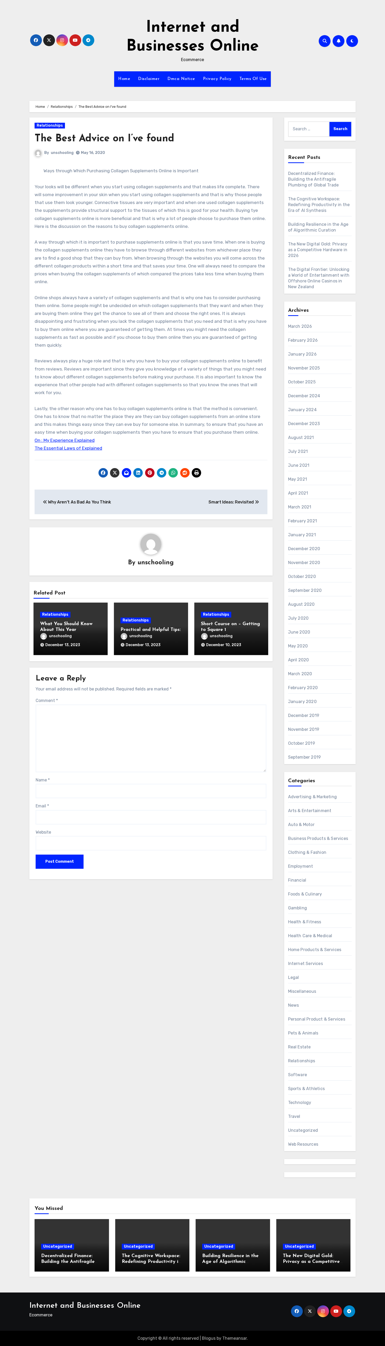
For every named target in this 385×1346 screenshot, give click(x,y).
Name (43, 779)
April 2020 (298, 659)
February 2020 (303, 687)
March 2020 (300, 673)
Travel (294, 1116)
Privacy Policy (217, 79)
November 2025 (304, 368)
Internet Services (305, 963)
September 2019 (304, 757)
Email (42, 805)
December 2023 (304, 423)
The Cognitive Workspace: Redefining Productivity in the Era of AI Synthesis (319, 204)
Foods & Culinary (305, 894)
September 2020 (305, 590)
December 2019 (304, 715)
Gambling (297, 907)
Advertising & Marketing (312, 796)
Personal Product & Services (316, 1019)
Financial (297, 880)
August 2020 (301, 604)
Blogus (209, 1338)
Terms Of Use (253, 79)
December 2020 (304, 548)
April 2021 (298, 493)
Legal (293, 977)
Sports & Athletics (306, 1088)
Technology (299, 1102)
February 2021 (302, 520)
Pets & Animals (303, 1033)
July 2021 (298, 451)
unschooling (62, 153)
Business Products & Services (318, 838)
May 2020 (298, 645)
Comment (47, 700)
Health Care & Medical (310, 935)
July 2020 (298, 618)
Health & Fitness (304, 921)
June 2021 (299, 465)
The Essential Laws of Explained (68, 448)
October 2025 (302, 381)
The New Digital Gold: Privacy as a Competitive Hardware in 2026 (318, 250)
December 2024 (304, 395)
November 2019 (304, 729)
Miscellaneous (302, 991)
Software (297, 1074)
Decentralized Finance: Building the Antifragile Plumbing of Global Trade (313, 179)
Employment (300, 866)
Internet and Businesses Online (85, 1306)
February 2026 (303, 340)
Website (43, 832)
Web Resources (303, 1144)
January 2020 (302, 701)
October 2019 (301, 743)
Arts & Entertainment (310, 810)
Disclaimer (149, 79)
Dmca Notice (181, 79)
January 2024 (302, 409)
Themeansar (234, 1338)
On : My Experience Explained (65, 440)
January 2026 (302, 354)
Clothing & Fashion (307, 852)
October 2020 (302, 576)
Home (124, 79)
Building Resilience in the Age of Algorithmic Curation (230, 1262)
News (293, 1005)
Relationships (50, 125)
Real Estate (299, 1046)
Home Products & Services (315, 949)
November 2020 (304, 562)
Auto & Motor (301, 824)
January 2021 (302, 534)
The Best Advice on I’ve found (104, 139)
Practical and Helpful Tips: (150, 630)
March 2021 (299, 507)
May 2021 (297, 479)
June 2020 (299, 632)
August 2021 (301, 437)
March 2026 (300, 326)
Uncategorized (303, 1130)
